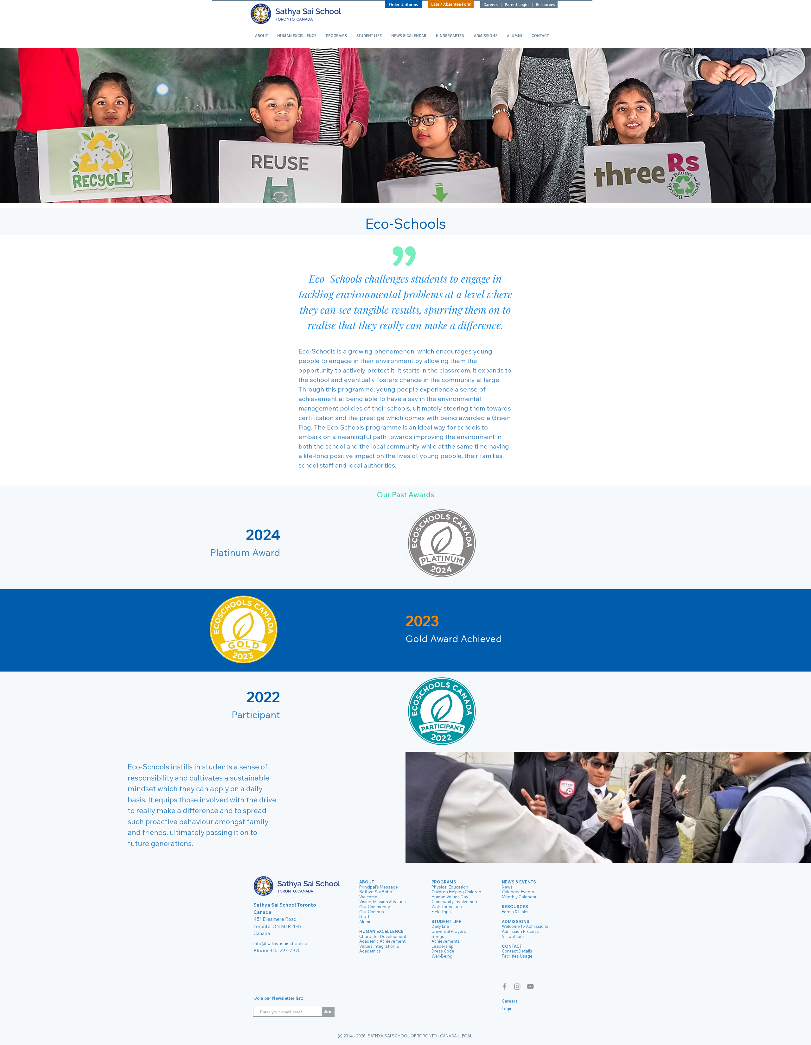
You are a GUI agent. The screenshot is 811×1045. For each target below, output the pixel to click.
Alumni (366, 921)
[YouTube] (530, 986)
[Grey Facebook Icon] (504, 986)
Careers (491, 4)
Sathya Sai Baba (375, 891)
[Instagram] (517, 986)
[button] (261, 35)
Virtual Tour (513, 936)
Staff (364, 916)
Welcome (368, 896)
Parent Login (517, 4)
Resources (545, 4)
